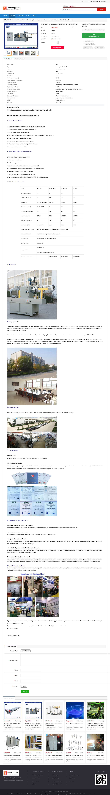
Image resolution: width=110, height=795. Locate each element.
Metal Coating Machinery (66, 19)
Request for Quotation (37, 775)
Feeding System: (12, 84)
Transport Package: (12, 95)
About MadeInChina (74, 775)
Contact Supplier (19, 58)
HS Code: (9, 102)
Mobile (96, 1)
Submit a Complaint (56, 784)
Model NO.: (10, 64)
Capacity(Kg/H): (11, 82)
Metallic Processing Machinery (49, 19)
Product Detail (8, 58)
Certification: (11, 73)
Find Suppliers (35, 781)
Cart (83, 1)
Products (72, 6)
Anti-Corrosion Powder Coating (74, 723)
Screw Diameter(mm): (13, 78)
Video (33, 15)
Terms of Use (55, 775)
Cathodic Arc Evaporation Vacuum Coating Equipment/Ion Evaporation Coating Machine (33, 757)
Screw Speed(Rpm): (12, 87)
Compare (75, 27)
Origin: (9, 100)
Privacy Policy (55, 778)
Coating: (9, 69)
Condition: (10, 75)
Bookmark (103, 1)
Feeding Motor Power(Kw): (15, 80)
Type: (8, 66)
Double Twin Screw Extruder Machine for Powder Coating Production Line (33, 725)
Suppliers (65, 6)
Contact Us (72, 778)
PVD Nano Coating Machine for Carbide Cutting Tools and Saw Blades (54, 757)
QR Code (89, 1)
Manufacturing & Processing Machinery (28, 19)
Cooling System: (12, 91)
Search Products (36, 778)
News (27, 15)
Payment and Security (57, 781)
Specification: (11, 98)
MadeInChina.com (10, 19)
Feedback (72, 781)
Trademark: (10, 93)
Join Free (34, 784)
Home (5, 15)
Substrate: (10, 71)
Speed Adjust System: (13, 89)
